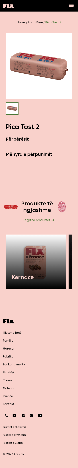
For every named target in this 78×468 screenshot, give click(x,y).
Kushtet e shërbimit (14, 427)
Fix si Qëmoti (12, 372)
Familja (8, 340)
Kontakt (9, 404)
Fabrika (8, 356)
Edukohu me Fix (14, 364)
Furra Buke (35, 22)
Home (21, 22)
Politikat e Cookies (13, 443)
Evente (8, 396)
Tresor (7, 380)
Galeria (8, 388)
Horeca (8, 348)
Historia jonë (12, 332)
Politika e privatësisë (14, 435)
